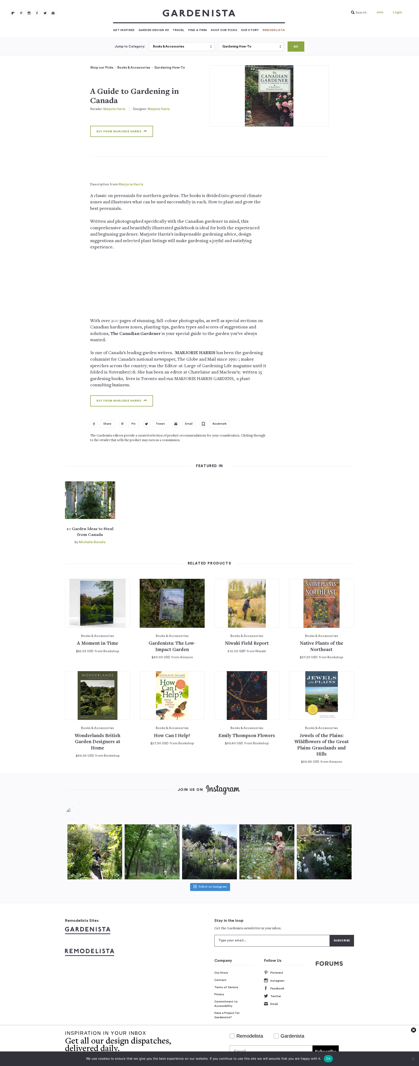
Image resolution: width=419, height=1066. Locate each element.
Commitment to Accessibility (226, 1003)
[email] (53, 13)
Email (274, 1003)
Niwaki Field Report (247, 643)
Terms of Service (226, 987)
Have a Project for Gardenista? (227, 1015)
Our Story (250, 30)
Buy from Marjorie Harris (119, 131)
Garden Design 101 (153, 30)
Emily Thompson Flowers (246, 736)
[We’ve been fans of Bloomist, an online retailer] (94, 851)
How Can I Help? (172, 736)
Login (397, 12)
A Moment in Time (97, 643)
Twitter (275, 996)
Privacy (219, 994)
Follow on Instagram (213, 887)
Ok (328, 1058)
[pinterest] (21, 13)
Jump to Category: (130, 46)
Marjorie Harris (114, 109)
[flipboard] (13, 13)
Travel (179, 30)
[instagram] (29, 13)
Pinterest (276, 972)
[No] (413, 1058)
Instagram (277, 980)
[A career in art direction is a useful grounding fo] (324, 851)
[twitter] (45, 13)
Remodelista (274, 30)
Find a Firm (197, 30)
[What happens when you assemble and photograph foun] (152, 851)
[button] (358, 12)
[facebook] (37, 13)
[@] (79, 813)
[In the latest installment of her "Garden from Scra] (209, 851)
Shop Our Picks (224, 30)
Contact (220, 979)
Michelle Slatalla (92, 542)
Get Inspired (124, 30)
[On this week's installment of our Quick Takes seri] (266, 851)
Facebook (277, 988)
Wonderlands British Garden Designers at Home (97, 742)
